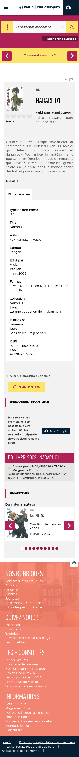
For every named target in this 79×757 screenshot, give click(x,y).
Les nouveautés (16, 660)
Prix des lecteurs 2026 (21, 673)
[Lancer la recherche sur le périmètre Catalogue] (72, 27)
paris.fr (6, 742)
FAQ (8, 704)
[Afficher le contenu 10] (56, 548)
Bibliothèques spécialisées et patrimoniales (47, 742)
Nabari (11, 181)
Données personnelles (36, 721)
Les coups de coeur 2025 (23, 677)
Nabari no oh (39, 533)
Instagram (13, 629)
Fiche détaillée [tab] (19, 194)
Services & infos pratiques (24, 581)
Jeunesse (12, 598)
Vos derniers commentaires (25, 686)
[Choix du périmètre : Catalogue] (7, 27)
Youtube (11, 633)
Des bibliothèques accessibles (27, 712)
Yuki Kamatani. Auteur (54, 113)
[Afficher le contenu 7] (45, 548)
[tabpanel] (39, 282)
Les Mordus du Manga (21, 682)
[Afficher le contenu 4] (33, 548)
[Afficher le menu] (6, 7)
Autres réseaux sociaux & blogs (27, 638)
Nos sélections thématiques (25, 669)
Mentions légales (17, 725)
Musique (11, 590)
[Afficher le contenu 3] (30, 548)
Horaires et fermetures (21, 664)
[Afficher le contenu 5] (37, 548)
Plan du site (14, 730)
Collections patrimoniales (24, 603)
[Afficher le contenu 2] (26, 548)
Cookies (11, 721)
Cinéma (11, 594)
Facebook (12, 625)
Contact (20, 704)
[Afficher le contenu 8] (49, 548)
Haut (74, 563)
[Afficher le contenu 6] (41, 548)
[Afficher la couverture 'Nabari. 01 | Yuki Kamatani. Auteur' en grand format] (14, 98)
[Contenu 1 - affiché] (22, 548)
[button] (71, 7)
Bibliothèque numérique (23, 607)
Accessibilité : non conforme (20, 750)
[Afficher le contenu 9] (53, 548)
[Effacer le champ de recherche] (63, 27)
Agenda (11, 585)
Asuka (56, 118)
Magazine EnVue (17, 708)
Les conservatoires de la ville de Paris (30, 746)
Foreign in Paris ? (17, 717)
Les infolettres (15, 642)
